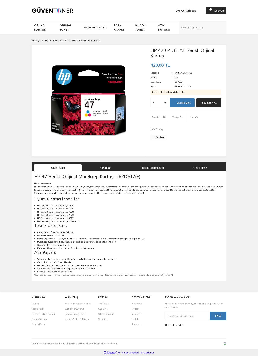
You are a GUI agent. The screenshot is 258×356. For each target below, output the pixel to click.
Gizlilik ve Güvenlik (74, 308)
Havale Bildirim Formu (43, 314)
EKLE (218, 316)
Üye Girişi (103, 308)
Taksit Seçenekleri (153, 168)
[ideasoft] (111, 352)
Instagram (137, 314)
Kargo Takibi (38, 308)
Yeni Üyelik (103, 303)
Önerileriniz (200, 168)
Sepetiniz (103, 319)
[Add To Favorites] (159, 117)
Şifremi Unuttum (106, 314)
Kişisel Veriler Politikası (77, 319)
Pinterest (136, 324)
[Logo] (53, 10)
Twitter (135, 308)
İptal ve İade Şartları (75, 314)
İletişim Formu (39, 324)
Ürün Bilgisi (58, 168)
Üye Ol (180, 10)
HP (176, 77)
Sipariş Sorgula (39, 319)
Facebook (137, 303)
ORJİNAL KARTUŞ (183, 72)
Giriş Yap (191, 10)
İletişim (35, 303)
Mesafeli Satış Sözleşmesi (78, 303)
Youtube (136, 319)
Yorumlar (105, 168)
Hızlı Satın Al (209, 102)
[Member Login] (172, 10)
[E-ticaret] (128, 352)
